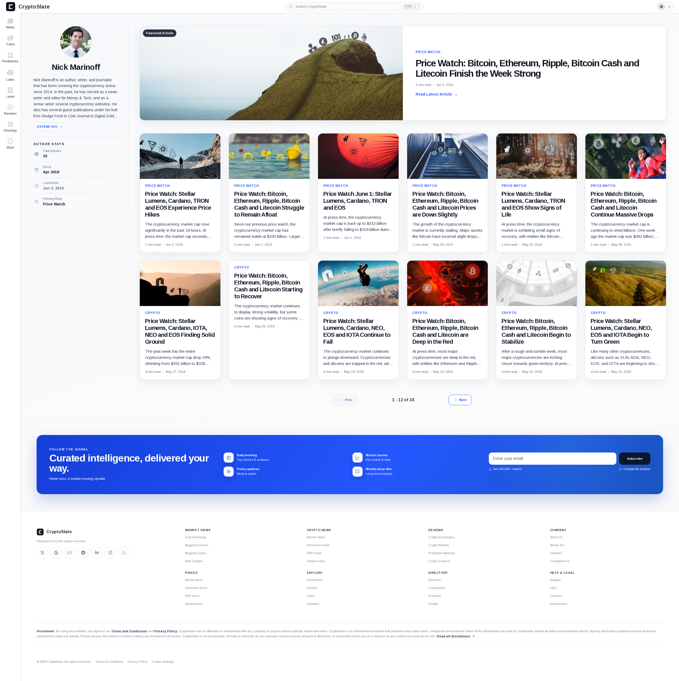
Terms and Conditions (129, 631)
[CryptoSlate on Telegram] (83, 552)
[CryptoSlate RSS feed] (124, 552)
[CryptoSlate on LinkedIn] (97, 552)
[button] (10, 143)
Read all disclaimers (453, 636)
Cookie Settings (163, 661)
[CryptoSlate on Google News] (56, 552)
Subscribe (634, 458)
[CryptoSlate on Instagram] (110, 552)
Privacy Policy (165, 631)
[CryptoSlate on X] (42, 552)
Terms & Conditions (109, 661)
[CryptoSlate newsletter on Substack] (69, 552)
